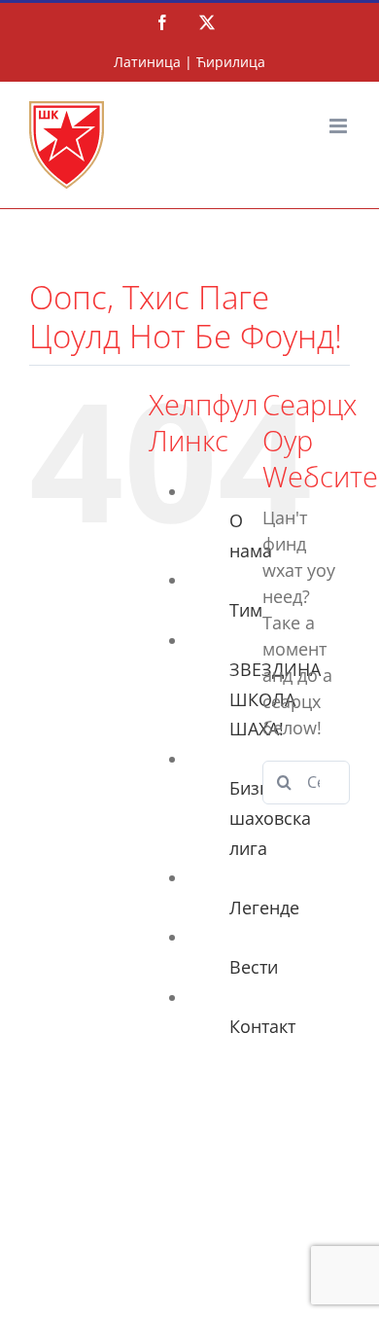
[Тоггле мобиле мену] (339, 126)
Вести (253, 967)
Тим (245, 610)
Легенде (264, 907)
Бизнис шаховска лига (270, 817)
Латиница (147, 62)
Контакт (262, 1026)
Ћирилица (230, 62)
